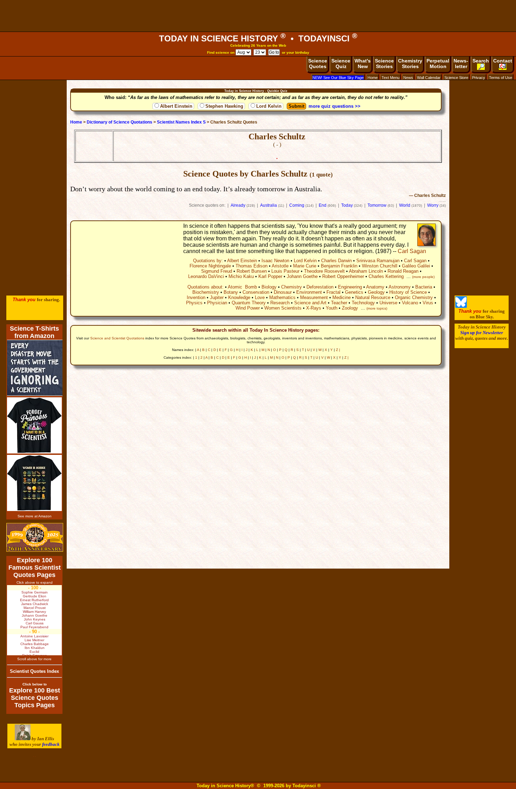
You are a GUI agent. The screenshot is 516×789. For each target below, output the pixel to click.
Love (260, 297)
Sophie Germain (34, 592)
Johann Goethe (302, 276)
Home (373, 77)
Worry (432, 205)
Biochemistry (205, 292)
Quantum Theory (249, 302)
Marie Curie (304, 265)
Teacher (339, 302)
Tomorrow (377, 205)
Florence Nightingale (210, 265)
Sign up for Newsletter (481, 332)
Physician (217, 302)
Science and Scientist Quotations (117, 338)
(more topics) (376, 308)
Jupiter (217, 297)
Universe (388, 302)
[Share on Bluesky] (461, 306)
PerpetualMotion (437, 63)
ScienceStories (384, 63)
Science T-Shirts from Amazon (34, 332)
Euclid (34, 652)
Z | (338, 350)
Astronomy (400, 287)
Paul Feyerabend (34, 627)
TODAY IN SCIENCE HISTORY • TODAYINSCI (258, 38)
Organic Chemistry (414, 297)
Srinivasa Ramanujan (377, 260)
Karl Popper (270, 276)
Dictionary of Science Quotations (119, 122)
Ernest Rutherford (34, 600)
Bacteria (423, 287)
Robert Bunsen (252, 271)
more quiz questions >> (334, 106)
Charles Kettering (386, 276)
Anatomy (375, 287)
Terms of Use (500, 77)
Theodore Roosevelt (324, 271)
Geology (376, 292)
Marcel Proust (35, 608)
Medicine (341, 297)
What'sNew (363, 63)
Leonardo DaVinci (206, 276)
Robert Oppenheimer (343, 276)
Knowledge (239, 297)
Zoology (350, 308)
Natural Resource (372, 297)
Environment (309, 292)
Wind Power (248, 308)
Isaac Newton (275, 260)
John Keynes (34, 619)
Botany (231, 292)
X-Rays (313, 308)
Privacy (478, 77)
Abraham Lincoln (366, 271)
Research (280, 302)
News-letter (461, 63)
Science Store (456, 77)
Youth (331, 308)
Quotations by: (208, 260)
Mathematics (282, 297)
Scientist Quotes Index (34, 671)
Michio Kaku (241, 276)
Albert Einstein (176, 106)
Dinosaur (283, 292)
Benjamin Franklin (339, 265)
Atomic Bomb (242, 287)
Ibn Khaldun (35, 648)
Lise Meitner (34, 640)
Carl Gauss (35, 623)
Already (238, 205)
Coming (296, 205)
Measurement (314, 297)
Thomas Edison (251, 265)
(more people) (423, 277)
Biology (269, 287)
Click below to (34, 684)
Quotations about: (205, 287)
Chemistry (291, 287)
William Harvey (34, 612)
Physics (194, 302)
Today (347, 205)
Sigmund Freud (216, 271)
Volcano (410, 302)
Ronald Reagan (403, 271)
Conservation (256, 292)
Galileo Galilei (416, 265)
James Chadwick (34, 604)
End (322, 205)
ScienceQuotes (317, 63)
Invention (196, 297)
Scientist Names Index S (181, 122)
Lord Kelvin (269, 106)
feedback (51, 744)
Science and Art (310, 302)
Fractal (333, 292)
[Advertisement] (258, 16)
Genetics (354, 292)
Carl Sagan (412, 251)
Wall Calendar (429, 77)
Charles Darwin (336, 260)
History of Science (408, 292)
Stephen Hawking (224, 106)
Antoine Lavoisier (34, 636)
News (408, 77)
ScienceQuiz (340, 63)
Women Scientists (283, 308)
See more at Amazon (35, 516)
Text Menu (390, 77)
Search (480, 61)
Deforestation (319, 287)
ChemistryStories (410, 63)
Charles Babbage (34, 644)
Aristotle (280, 265)
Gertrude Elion (34, 596)
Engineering (350, 287)
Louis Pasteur (285, 271)
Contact (502, 61)
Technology (363, 302)
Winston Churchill (379, 265)
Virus (428, 302)
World (404, 205)
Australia (268, 205)
